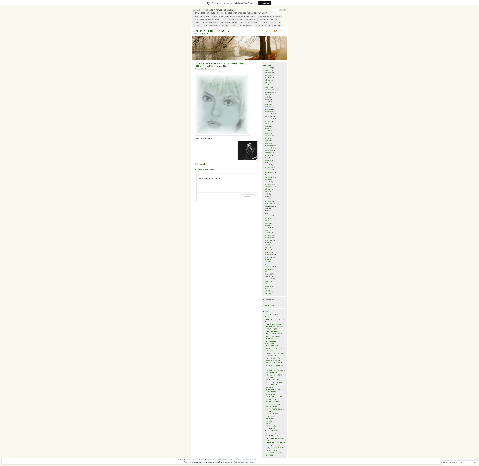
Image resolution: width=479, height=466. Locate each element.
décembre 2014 (269, 235)
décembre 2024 (269, 75)
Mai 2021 (267, 143)
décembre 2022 (269, 111)
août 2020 (268, 155)
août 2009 (268, 291)
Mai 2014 (267, 250)
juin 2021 (267, 140)
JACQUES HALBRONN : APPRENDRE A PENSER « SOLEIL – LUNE (273, 404)
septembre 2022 (269, 119)
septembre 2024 (269, 77)
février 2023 (268, 106)
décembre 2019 (269, 167)
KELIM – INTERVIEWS (268, 19)
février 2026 (268, 68)
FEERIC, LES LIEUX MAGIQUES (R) (242, 19)
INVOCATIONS (270, 418)
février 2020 (268, 162)
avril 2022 (267, 131)
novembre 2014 (269, 237)
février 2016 (268, 213)
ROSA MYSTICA (271, 399)
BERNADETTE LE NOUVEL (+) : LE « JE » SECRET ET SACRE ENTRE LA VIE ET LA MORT (230, 13)
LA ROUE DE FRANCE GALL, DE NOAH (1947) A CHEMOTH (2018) (220, 65)
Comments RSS (202, 164)
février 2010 (268, 288)
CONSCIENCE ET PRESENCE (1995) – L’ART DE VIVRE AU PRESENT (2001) (275, 448)
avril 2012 (267, 271)
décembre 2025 (269, 72)
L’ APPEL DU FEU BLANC (274, 397)
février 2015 (268, 230)
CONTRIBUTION (271, 428)
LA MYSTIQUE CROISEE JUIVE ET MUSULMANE (239, 22)
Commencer (264, 3)
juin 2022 (267, 126)
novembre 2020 (269, 148)
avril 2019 (267, 174)
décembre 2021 (269, 136)
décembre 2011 (269, 279)
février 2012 (268, 274)
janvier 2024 (268, 87)
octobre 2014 (269, 240)
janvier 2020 (268, 165)
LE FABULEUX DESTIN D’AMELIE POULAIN (211, 25)
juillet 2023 (268, 94)
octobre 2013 (269, 257)
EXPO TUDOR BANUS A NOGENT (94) (208, 19)
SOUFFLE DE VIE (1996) (242, 25)
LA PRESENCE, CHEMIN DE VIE (268, 25)
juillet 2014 (268, 247)
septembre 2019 (269, 172)
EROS (268, 423)
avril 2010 (267, 283)
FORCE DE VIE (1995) (271, 22)
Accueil (196, 10)
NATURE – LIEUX (271, 426)
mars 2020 (268, 160)
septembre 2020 (269, 152)
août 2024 (268, 80)
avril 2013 (267, 264)
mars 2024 (268, 85)
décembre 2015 (269, 216)
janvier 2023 (268, 109)
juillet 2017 (268, 191)
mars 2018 (268, 179)
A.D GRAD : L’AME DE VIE (274, 363)
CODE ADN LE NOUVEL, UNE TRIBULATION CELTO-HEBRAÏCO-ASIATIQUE (224, 16)
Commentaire (248, 197)
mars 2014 (268, 252)
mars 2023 (268, 104)
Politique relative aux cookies (244, 462)
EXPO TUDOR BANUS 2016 (269, 16)
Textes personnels (270, 305)
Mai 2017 (267, 196)
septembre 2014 (269, 242)
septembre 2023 (269, 92)
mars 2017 (268, 199)
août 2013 (268, 262)
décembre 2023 (269, 90)
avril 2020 (267, 157)
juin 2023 (267, 97)
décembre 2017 (269, 184)
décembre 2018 (269, 177)
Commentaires (281, 31)
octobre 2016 (269, 203)
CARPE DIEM (270, 455)
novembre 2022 (269, 114)
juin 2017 (267, 194)
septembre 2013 (269, 259)
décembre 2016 (269, 201)
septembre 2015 (269, 218)
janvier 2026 (268, 70)
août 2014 (268, 245)
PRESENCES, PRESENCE (274, 452)
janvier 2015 (268, 232)
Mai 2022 (267, 128)
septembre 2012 (269, 269)
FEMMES (269, 421)
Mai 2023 (267, 99)
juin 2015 (267, 223)
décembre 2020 (269, 145)
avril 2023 (267, 102)
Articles (270, 31)
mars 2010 (268, 286)
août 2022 (268, 121)
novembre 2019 (269, 170)
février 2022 (268, 133)
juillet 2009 (268, 293)
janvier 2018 (268, 182)
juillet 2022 (268, 123)
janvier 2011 (268, 281)
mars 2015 (268, 228)
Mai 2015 (267, 225)
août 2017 (268, 189)
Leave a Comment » (201, 68)
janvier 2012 (268, 276)
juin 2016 (267, 208)
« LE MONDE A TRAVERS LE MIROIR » (218, 10)
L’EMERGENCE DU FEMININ (204, 22)
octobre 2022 (269, 116)
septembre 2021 (269, 138)
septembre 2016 (269, 206)
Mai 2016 (267, 211)
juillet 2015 (268, 220)
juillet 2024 (268, 82)
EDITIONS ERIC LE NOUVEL (213, 31)
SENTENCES (270, 416)
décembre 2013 (269, 254)
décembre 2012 (269, 267)
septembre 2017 (269, 186)
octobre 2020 (269, 150)
